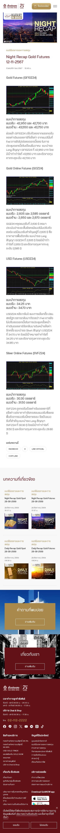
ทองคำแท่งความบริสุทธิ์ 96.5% (15, 741)
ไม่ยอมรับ (44, 825)
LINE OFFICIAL (38, 449)
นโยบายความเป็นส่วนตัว (27, 814)
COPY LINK (13, 456)
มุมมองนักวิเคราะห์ (39, 741)
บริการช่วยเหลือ (39, 772)
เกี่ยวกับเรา (7, 777)
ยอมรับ (16, 825)
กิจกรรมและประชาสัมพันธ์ (42, 751)
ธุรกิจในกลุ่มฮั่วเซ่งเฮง (12, 781)
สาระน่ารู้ (35, 758)
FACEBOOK (13, 449)
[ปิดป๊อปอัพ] (57, 808)
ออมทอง (6, 758)
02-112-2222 (17, 720)
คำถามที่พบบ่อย (38, 777)
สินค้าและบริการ (10, 736)
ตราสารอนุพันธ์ (9, 761)
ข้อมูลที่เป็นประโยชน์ (40, 736)
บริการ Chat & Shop (11, 765)
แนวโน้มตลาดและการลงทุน (42, 744)
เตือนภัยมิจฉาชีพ (38, 762)
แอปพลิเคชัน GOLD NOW (13, 754)
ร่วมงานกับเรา (9, 784)
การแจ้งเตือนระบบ (39, 755)
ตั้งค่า (5, 817)
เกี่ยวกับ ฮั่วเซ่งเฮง (11, 772)
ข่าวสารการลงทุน (39, 748)
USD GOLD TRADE (10, 751)
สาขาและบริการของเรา (41, 781)
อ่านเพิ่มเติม (30, 622)
